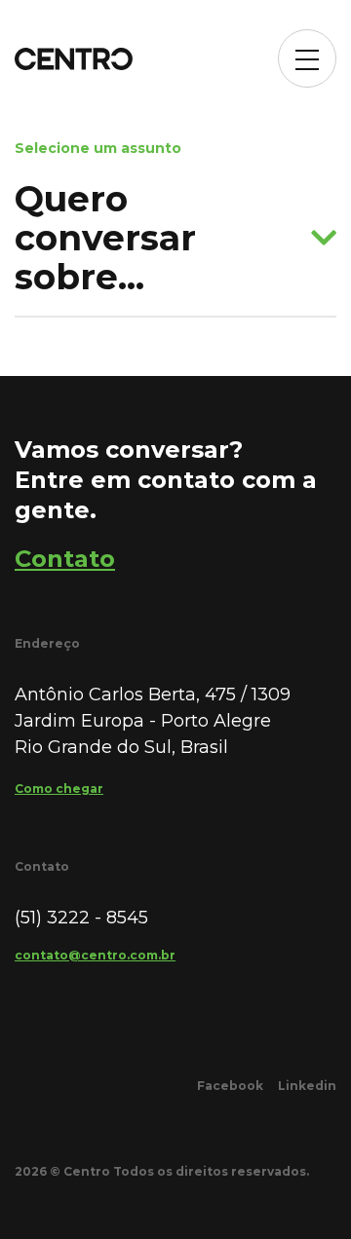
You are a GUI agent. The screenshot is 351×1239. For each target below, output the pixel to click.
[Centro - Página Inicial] (74, 59)
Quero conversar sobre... (105, 237)
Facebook (230, 1085)
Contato (65, 558)
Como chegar (59, 788)
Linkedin (307, 1085)
